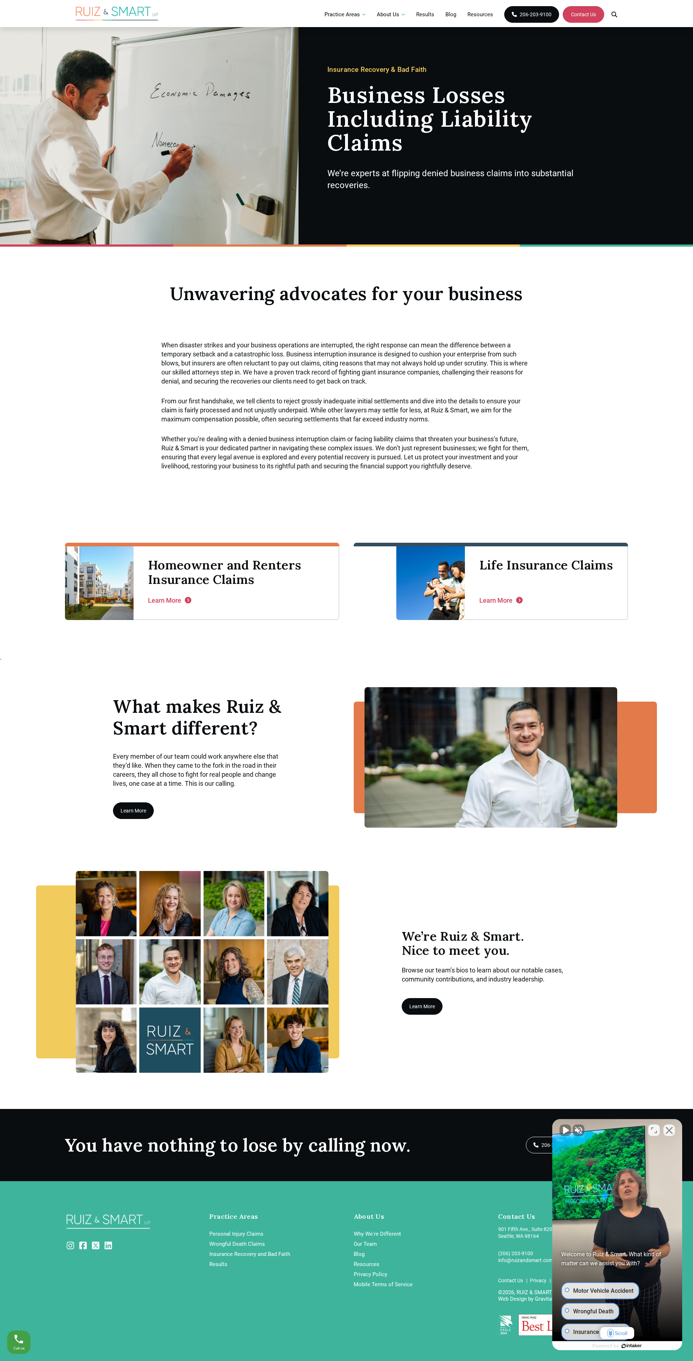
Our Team (365, 1244)
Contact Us (583, 14)
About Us (388, 14)
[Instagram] (70, 1245)
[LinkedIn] (108, 1245)
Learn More (133, 811)
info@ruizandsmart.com (525, 1260)
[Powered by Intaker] (631, 1346)
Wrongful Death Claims (237, 1244)
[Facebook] (83, 1245)
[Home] (117, 13)
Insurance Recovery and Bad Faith (249, 1254)
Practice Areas (342, 14)
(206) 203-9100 (515, 1253)
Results (425, 14)
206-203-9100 (536, 14)
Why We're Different (377, 1234)
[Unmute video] (565, 1130)
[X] (95, 1245)
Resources (480, 14)
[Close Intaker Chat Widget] (669, 1130)
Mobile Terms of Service (383, 1284)
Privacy (539, 1280)
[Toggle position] (654, 1130)
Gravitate (546, 1299)
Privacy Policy (370, 1274)
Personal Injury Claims (236, 1234)
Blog (450, 14)
